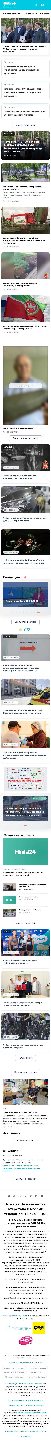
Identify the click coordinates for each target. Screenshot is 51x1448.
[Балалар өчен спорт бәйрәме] (9, 913)
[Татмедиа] (18, 1328)
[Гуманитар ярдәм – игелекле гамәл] (25, 1092)
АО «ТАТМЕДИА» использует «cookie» (23, 1383)
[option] (13, 13)
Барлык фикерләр (25, 1179)
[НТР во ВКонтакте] (20, 1196)
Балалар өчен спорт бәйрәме (30, 910)
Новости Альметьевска (15, 1372)
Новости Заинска (37, 1377)
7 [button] (34, 612)
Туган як (6, 869)
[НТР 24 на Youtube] (14, 1196)
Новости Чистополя (14, 1377)
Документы (25, 1436)
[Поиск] (36, 5)
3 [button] (19, 612)
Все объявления (25, 1140)
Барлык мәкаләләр (25, 923)
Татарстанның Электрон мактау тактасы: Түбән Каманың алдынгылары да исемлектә (24, 49)
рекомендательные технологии (32, 1413)
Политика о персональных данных (25, 1405)
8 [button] (38, 612)
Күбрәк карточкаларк (25, 1072)
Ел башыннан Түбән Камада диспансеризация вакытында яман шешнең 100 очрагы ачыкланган (21, 668)
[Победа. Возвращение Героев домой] (25, 778)
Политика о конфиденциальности (25, 1400)
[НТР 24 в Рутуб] (36, 1196)
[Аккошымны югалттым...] (9, 900)
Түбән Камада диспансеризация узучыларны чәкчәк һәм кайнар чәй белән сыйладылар (25, 755)
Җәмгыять (31, 13)
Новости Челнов (39, 1372)
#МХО (5, 1109)
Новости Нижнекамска (15, 1368)
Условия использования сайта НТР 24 (25, 1362)
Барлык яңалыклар (13, 13)
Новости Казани (39, 1368)
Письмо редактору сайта (14, 1316)
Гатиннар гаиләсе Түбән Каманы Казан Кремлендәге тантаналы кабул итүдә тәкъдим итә (23, 92)
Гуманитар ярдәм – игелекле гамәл (20, 1112)
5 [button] (27, 612)
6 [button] (31, 612)
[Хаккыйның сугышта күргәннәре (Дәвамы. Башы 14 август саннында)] (25, 851)
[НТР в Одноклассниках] (25, 1196)
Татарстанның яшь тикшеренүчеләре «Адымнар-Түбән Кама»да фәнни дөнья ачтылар (21, 1168)
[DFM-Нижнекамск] (39, 1328)
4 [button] (23, 612)
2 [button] (16, 612)
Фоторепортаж (38, 798)
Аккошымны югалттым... (28, 897)
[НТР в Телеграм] (31, 1196)
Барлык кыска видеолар (25, 438)
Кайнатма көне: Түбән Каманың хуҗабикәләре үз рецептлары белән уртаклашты (22, 70)
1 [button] (12, 612)
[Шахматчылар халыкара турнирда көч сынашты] (9, 887)
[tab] (22, 39)
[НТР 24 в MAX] (9, 1196)
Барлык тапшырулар (25, 622)
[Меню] (47, 5)
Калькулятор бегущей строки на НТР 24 (25, 1431)
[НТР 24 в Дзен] (42, 1196)
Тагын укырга (25, 1058)
